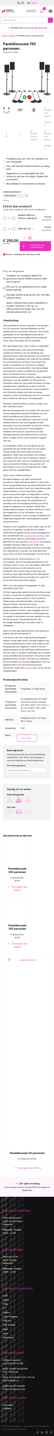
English (33, 3)
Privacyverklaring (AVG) (14, 1389)
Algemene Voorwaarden (14, 1386)
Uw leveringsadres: (16, 765)
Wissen (6, 200)
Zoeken (50, 20)
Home (4, 35)
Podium (6, 1312)
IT (4, 1308)
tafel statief (33, 541)
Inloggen (7, 1408)
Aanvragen (8, 1405)
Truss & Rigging (10, 1316)
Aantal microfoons (12, 192)
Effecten (7, 1320)
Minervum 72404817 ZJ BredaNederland (10, 1260)
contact (28, 668)
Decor (5, 1333)
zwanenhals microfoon (34, 535)
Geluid (12, 35)
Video (5, 1304)
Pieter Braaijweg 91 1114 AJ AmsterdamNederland (12, 1221)
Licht (5, 1295)
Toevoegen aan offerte (19, 888)
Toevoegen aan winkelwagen (37, 246)
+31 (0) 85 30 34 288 (13, 1363)
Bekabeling (8, 1337)
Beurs (5, 1329)
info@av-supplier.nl (12, 1360)
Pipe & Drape (9, 1325)
